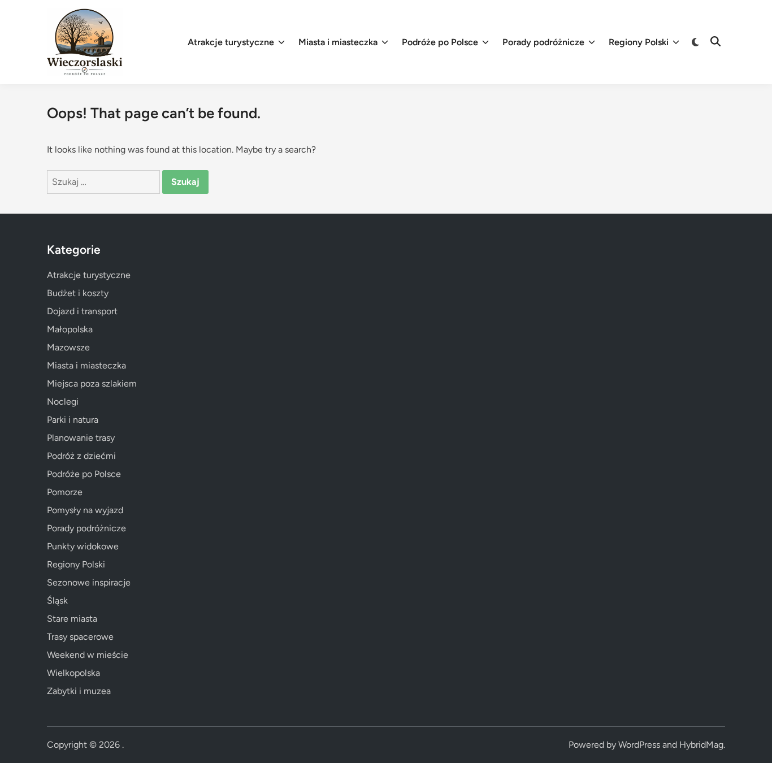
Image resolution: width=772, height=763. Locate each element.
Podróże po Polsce (440, 42)
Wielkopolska (73, 672)
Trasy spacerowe (80, 636)
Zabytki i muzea (79, 691)
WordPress (639, 744)
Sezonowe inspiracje (89, 582)
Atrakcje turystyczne (231, 42)
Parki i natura (72, 419)
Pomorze (65, 492)
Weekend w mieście (87, 654)
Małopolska (70, 329)
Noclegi (63, 401)
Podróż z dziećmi (81, 455)
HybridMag (701, 744)
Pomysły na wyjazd (85, 510)
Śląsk (57, 600)
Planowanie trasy (81, 437)
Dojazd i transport (82, 311)
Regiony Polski (639, 42)
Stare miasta (72, 618)
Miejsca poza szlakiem (92, 383)
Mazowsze (68, 347)
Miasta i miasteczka (338, 42)
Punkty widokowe (83, 546)
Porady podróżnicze (543, 42)
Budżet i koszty (78, 293)
